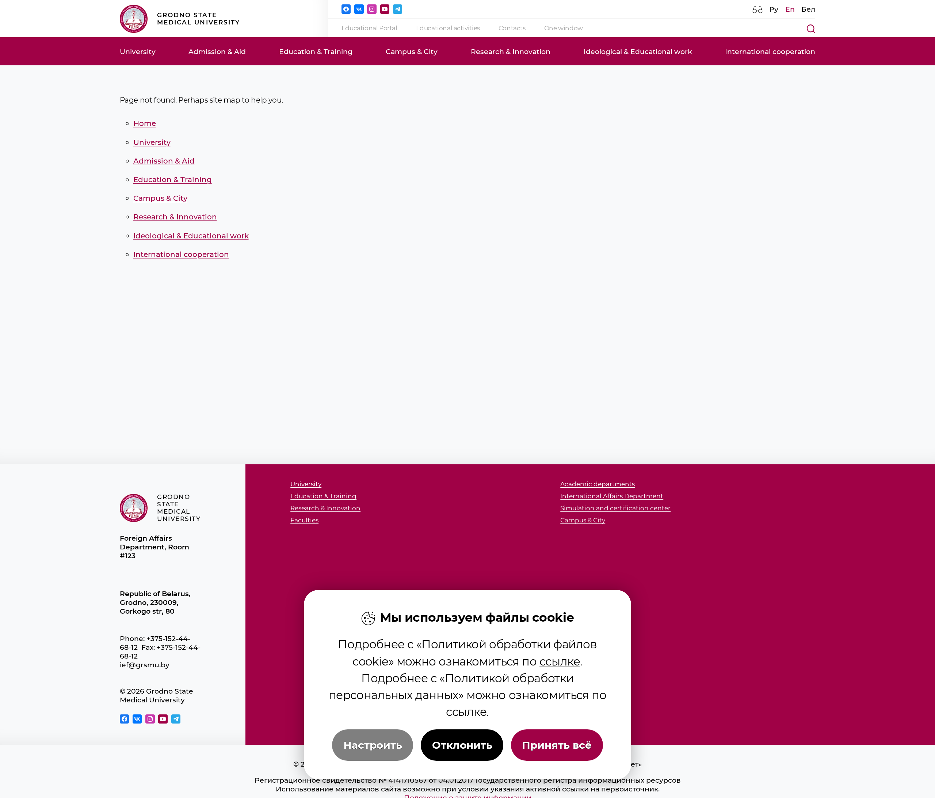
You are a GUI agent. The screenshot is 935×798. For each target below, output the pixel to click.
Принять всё (557, 745)
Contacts (512, 28)
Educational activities (448, 28)
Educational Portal (369, 28)
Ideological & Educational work (638, 51)
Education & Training (315, 51)
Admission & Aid (217, 51)
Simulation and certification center (615, 508)
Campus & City (412, 51)
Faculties (304, 520)
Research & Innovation (510, 51)
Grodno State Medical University (198, 18)
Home (144, 123)
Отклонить (462, 745)
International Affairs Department (611, 496)
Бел (808, 9)
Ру (773, 9)
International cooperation (770, 51)
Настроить (372, 745)
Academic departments (597, 484)
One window (563, 28)
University (138, 51)
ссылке (559, 661)
